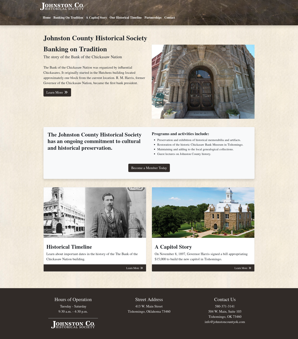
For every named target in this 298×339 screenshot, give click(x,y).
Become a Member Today (149, 167)
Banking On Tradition (68, 17)
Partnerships (153, 17)
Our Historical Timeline (126, 17)
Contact (169, 17)
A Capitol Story (96, 17)
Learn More (55, 92)
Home (47, 17)
